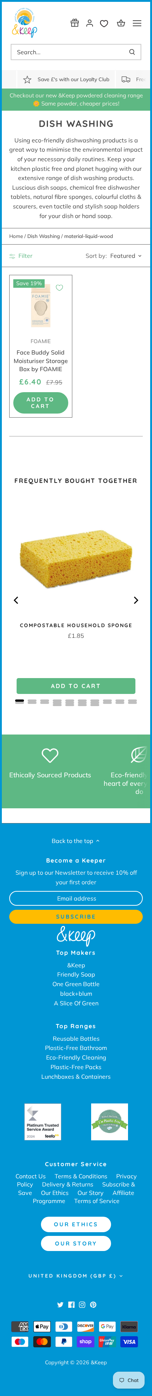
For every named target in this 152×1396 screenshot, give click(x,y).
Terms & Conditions (81, 1176)
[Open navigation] (137, 23)
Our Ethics (55, 1192)
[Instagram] (82, 1304)
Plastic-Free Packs (76, 1067)
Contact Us (30, 1176)
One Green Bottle (76, 984)
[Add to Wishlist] (59, 288)
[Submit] (132, 52)
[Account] (90, 23)
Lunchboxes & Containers (76, 1076)
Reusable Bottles (76, 1038)
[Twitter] (60, 1304)
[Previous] (16, 600)
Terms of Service (97, 1201)
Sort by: (96, 256)
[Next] (135, 600)
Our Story (90, 1192)
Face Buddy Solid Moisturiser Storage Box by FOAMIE (41, 355)
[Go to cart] (122, 23)
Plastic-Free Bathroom (76, 1047)
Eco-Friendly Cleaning (76, 1057)
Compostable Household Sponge (76, 625)
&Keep (76, 965)
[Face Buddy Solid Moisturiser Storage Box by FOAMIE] (40, 306)
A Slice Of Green (76, 1003)
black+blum (76, 993)
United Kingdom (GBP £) (72, 1276)
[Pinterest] (93, 1304)
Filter (24, 255)
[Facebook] (71, 1304)
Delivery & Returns (67, 1184)
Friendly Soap (76, 974)
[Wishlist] (106, 23)
